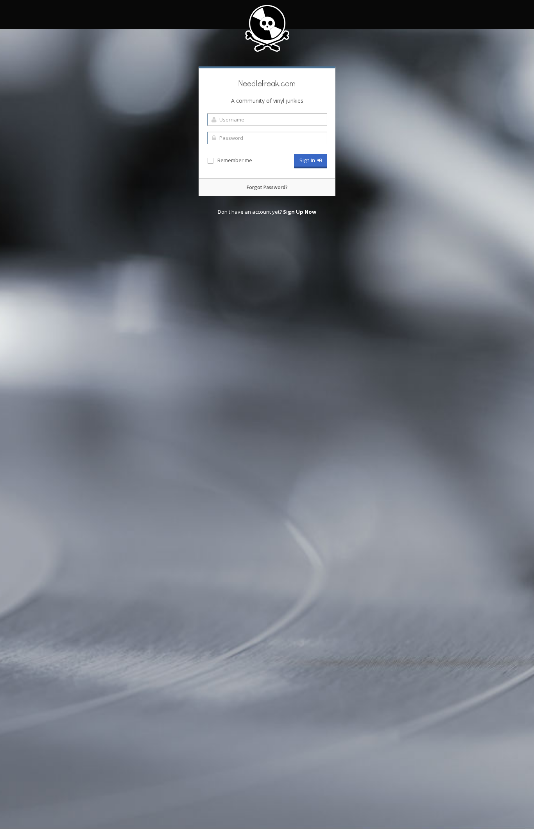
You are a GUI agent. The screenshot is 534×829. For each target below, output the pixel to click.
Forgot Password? (267, 187)
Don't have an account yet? (267, 211)
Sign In (308, 160)
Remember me (234, 160)
